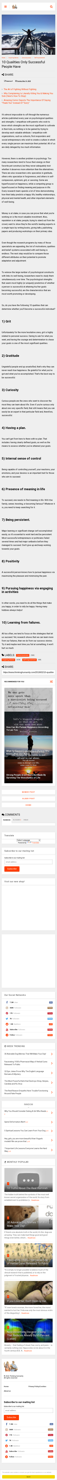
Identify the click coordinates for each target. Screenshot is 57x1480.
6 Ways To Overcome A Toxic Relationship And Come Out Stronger (27, 704)
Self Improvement (39, 57)
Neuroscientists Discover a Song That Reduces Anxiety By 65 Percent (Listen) (28, 1335)
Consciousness (26, 57)
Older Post (28, 799)
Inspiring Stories (13, 57)
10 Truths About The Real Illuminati (27, 1188)
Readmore (35, 1200)
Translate (35, 843)
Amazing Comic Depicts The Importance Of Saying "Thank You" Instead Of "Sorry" (26, 101)
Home (3, 57)
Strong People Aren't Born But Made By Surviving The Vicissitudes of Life (26, 776)
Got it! (28, 1477)
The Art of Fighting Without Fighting (20, 89)
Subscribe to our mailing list (14, 858)
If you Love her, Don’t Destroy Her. (27, 1301)
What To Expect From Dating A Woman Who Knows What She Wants (28, 752)
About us (7, 1391)
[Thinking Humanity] (14, 7)
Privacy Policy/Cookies (37, 1386)
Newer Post (28, 792)
